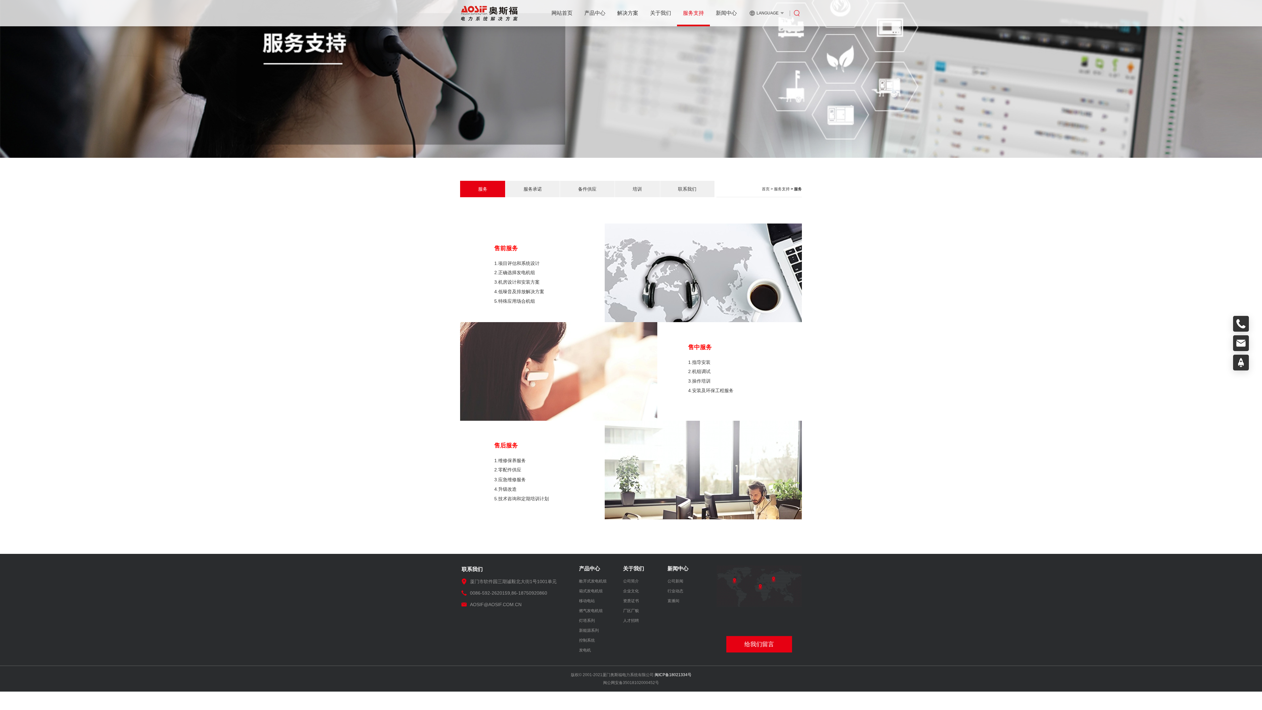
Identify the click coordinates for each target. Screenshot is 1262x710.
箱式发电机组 (591, 591)
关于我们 (660, 13)
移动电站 (587, 601)
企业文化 (631, 591)
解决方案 (627, 13)
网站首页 (562, 13)
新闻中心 (726, 13)
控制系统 (587, 640)
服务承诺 (533, 189)
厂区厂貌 (631, 610)
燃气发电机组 (591, 610)
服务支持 (693, 13)
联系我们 (687, 189)
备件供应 (587, 189)
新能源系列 (589, 630)
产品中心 (594, 13)
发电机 (585, 650)
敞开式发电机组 (593, 581)
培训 (637, 189)
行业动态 (675, 591)
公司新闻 (675, 581)
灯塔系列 (587, 620)
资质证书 (631, 601)
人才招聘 (631, 620)
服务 (482, 189)
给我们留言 (759, 644)
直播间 (673, 601)
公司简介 (631, 581)
